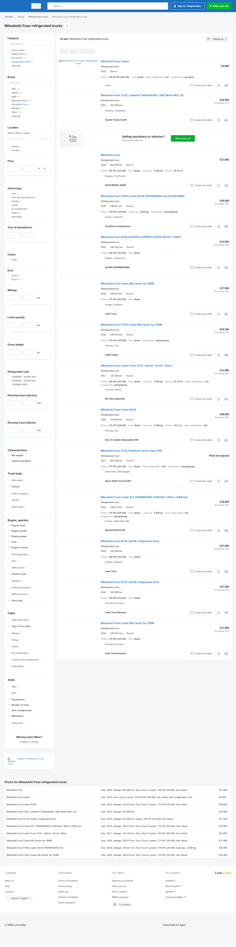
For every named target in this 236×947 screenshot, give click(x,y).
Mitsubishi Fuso (110, 155)
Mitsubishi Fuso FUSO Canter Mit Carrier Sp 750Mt (131, 324)
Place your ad (182, 138)
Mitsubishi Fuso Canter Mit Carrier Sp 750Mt (127, 283)
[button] (219, 85)
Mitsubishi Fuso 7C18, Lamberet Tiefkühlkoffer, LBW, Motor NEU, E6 (142, 95)
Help (7, 886)
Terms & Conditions (68, 880)
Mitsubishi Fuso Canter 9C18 (118, 409)
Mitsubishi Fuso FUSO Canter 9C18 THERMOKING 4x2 (142, 196)
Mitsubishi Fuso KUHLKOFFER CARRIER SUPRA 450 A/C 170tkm (141, 237)
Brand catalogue (66, 902)
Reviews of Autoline (68, 897)
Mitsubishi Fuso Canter (115, 61)
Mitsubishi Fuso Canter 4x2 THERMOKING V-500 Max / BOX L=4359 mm (144, 497)
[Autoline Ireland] (16, 6)
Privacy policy (65, 886)
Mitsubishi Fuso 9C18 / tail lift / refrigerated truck (130, 541)
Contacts (9, 891)
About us (9, 880)
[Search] (50, 6)
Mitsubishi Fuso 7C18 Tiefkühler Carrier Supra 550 (131, 450)
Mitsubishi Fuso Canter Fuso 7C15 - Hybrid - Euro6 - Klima (136, 365)
